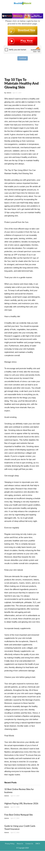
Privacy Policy (9, 844)
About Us (20, 844)
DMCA (38, 844)
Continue (22, 58)
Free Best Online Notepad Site (18, 815)
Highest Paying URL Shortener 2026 (21, 804)
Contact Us (29, 844)
